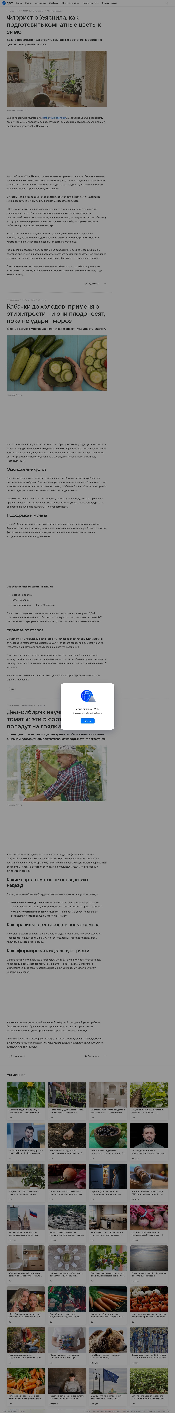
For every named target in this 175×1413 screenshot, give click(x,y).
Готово (87, 721)
